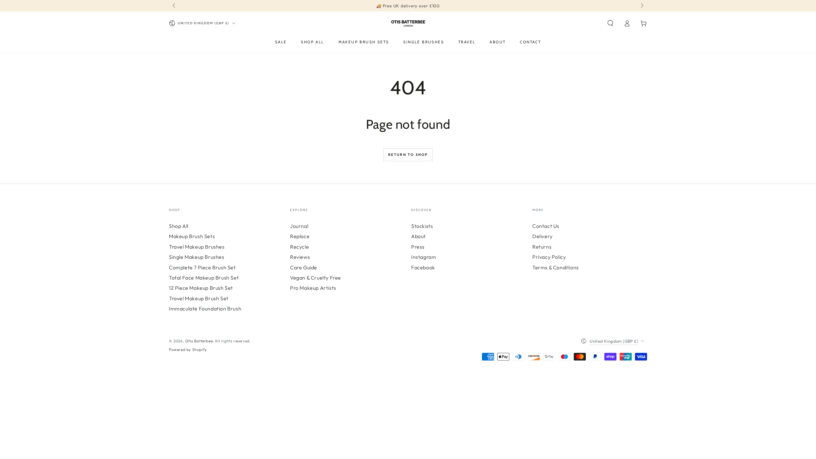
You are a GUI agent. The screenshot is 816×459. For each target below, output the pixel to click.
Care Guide (303, 267)
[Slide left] (174, 5)
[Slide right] (641, 5)
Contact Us (545, 226)
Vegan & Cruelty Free (315, 277)
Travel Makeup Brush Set (199, 298)
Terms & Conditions (555, 267)
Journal (299, 226)
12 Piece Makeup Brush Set (201, 288)
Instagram (423, 257)
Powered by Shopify (188, 349)
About (418, 236)
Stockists (422, 226)
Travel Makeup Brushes (197, 247)
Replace (300, 236)
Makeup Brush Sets (192, 236)
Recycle (299, 247)
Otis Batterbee (199, 341)
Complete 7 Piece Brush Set (202, 267)
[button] (610, 23)
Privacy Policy (549, 257)
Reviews (300, 257)
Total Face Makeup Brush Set (204, 277)
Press (418, 247)
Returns (541, 247)
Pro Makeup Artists (313, 288)
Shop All (178, 226)
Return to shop (408, 154)
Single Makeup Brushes (196, 257)
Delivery (542, 236)
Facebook (423, 267)
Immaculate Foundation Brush (205, 308)
